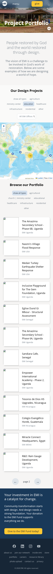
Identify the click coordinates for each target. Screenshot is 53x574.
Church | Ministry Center (19, 198)
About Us (8, 552)
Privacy (40, 561)
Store (47, 552)
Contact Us (29, 561)
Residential (30, 109)
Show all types (19, 99)
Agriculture (35, 99)
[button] (4, 145)
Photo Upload (16, 561)
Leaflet (40, 178)
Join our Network (22, 552)
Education (28, 104)
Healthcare (41, 104)
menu (16, 3)
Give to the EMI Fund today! (23, 531)
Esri (50, 178)
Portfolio (13, 557)
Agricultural (34, 193)
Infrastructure (16, 109)
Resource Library (36, 557)
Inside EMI (37, 552)
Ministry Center (14, 104)
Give (37, 3)
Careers (23, 557)
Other (41, 109)
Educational (39, 198)
